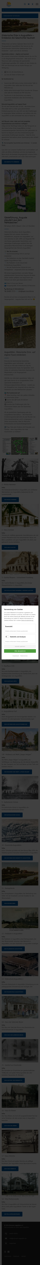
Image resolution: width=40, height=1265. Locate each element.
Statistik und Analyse (18, 637)
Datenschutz (24, 656)
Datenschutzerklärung (27, 620)
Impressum (15, 656)
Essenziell (8, 626)
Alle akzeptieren (20, 651)
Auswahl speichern (20, 646)
